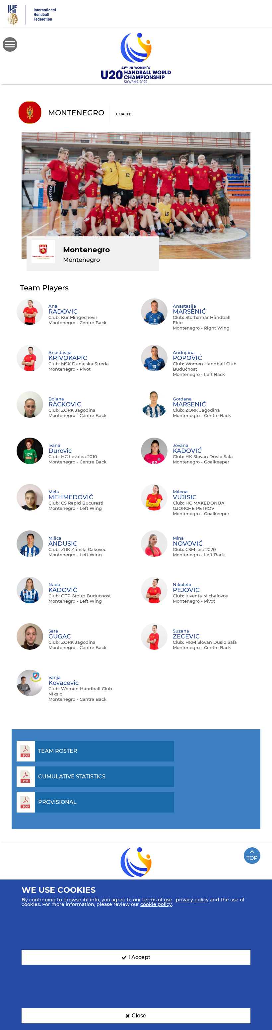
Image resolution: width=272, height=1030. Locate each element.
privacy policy (192, 900)
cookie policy (156, 904)
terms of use (157, 900)
